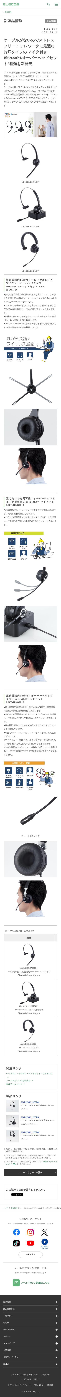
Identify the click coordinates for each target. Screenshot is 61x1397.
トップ (5, 1208)
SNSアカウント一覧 (19, 1375)
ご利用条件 (46, 1375)
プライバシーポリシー (31, 1379)
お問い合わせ (38, 1385)
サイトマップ (33, 1375)
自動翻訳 (49, 1385)
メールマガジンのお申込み (18, 1080)
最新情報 (8, 12)
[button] (30, 1315)
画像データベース (14, 1084)
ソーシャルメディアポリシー (20, 1385)
